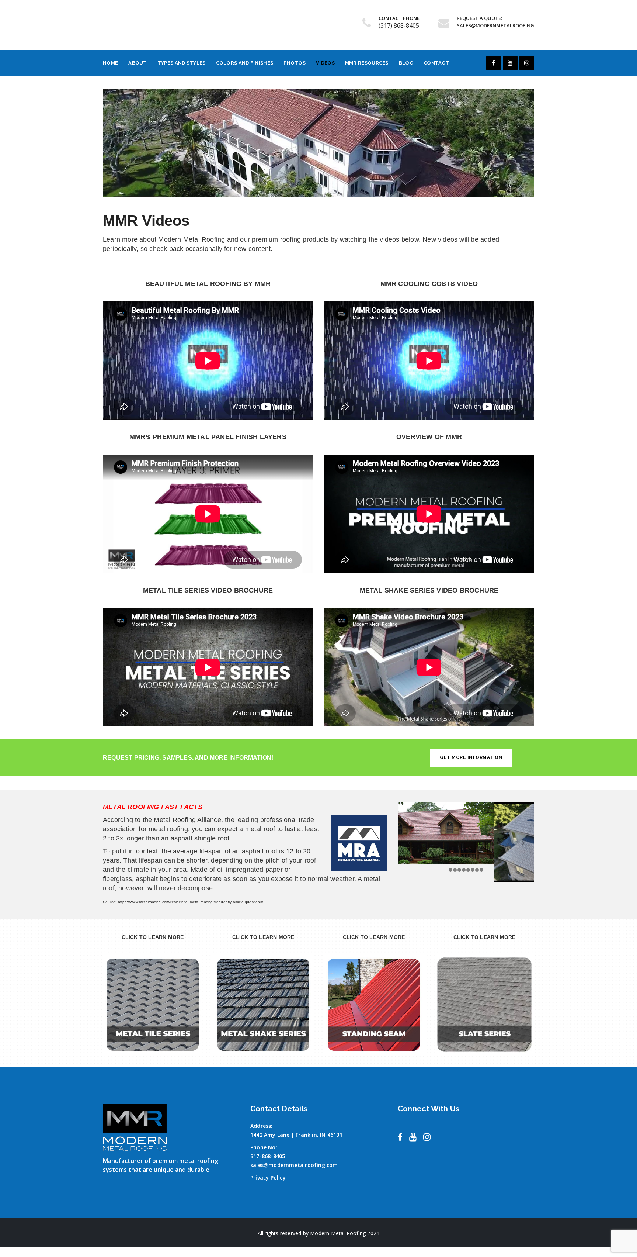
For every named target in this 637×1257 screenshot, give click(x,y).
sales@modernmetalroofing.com (294, 1164)
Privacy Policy (268, 1177)
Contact (436, 63)
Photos (294, 63)
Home (110, 63)
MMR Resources (367, 63)
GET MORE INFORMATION (471, 757)
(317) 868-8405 (399, 25)
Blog (406, 63)
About (137, 63)
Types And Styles (181, 63)
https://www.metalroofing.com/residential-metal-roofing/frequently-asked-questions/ (190, 902)
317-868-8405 (267, 1156)
